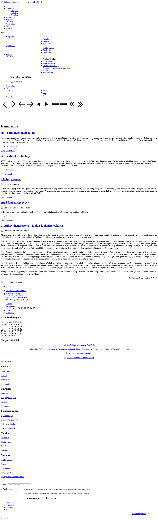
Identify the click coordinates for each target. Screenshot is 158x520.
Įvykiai (8, 216)
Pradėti (9, 304)
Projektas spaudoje (8, 428)
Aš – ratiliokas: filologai (16, 156)
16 (7, 308)
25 (34, 308)
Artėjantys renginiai (8, 398)
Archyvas (5, 406)
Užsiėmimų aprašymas (10, 420)
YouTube (9, 507)
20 (19, 308)
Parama (4, 376)
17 (10, 308)
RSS (8, 509)
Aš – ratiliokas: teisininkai (16, 291)
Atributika (5, 380)
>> (21, 322)
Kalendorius (5, 468)
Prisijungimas (6, 472)
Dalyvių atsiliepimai (9, 424)
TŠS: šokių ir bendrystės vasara (18, 299)
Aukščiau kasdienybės (15, 202)
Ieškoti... (4, 485)
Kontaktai (5, 384)
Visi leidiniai (6, 362)
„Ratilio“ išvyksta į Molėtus (16, 297)
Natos (3, 464)
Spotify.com (5, 446)
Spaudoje (4, 402)
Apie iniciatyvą (7, 416)
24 (31, 308)
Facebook (10, 503)
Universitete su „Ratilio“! (16, 295)
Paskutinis (10, 313)
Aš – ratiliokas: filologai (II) (18, 132)
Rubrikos (4, 393)
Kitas (8, 310)
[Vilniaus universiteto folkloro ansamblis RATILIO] (21, 2)
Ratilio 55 (5, 371)
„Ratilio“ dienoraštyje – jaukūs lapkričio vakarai (32, 225)
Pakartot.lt (5, 438)
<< (3, 322)
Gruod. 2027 (12, 322)
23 (28, 308)
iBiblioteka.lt (6, 450)
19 (16, 308)
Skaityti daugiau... (8, 151)
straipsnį (137, 138)
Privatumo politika (139, 514)
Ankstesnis (10, 306)
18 (13, 308)
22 (25, 308)
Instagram (10, 505)
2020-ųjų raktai (11, 179)
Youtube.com (6, 442)
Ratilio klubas (6, 460)
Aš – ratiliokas (11, 146)
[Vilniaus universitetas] (12, 477)
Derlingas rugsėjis (13, 293)
